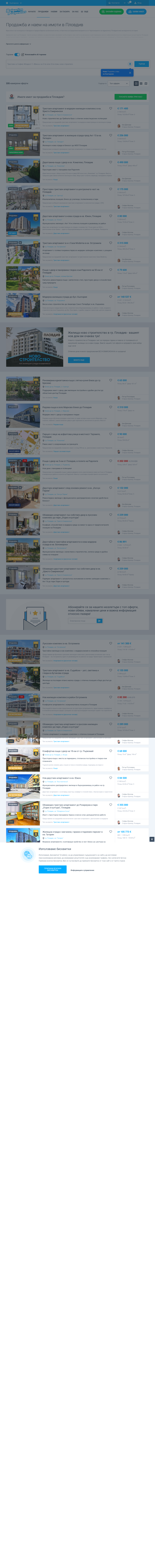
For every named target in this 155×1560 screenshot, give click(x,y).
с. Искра (64, 755)
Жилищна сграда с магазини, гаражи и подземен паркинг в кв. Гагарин (73, 833)
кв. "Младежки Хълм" (62, 811)
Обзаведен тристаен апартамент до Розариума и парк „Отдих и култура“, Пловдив (70, 806)
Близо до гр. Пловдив (52, 755)
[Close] (152, 839)
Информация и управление (82, 870)
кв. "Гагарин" (58, 838)
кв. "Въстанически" (61, 782)
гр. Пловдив (49, 782)
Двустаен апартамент (61, 795)
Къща (55, 768)
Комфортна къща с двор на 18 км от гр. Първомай (68, 751)
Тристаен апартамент (61, 741)
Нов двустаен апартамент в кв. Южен (62, 778)
